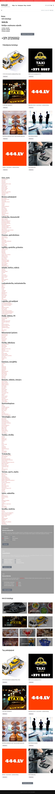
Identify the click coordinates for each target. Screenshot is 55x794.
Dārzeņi (3, 288)
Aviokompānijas (4, 476)
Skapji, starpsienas (5, 399)
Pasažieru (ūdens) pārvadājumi (7, 313)
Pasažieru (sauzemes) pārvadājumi (7, 311)
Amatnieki (3, 269)
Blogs (25, 5)
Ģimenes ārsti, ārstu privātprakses (7, 512)
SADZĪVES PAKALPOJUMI (25, 643)
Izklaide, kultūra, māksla (10, 267)
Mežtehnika (4, 293)
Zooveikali (3, 470)
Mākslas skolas (4, 259)
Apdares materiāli (5, 382)
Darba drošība (4, 439)
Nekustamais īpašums (9, 333)
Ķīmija (3, 365)
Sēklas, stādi (4, 296)
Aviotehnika (4, 182)
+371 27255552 (10, 38)
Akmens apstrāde (5, 218)
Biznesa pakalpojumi (9, 197)
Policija (3, 445)
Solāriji (3, 411)
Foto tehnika (4, 424)
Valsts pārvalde (4, 507)
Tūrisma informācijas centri (6, 488)
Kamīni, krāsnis (4, 391)
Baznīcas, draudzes (5, 497)
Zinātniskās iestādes (5, 265)
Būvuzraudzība (4, 224)
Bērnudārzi (3, 251)
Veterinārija (3, 297)
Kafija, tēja (3, 349)
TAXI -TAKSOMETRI (8, 625)
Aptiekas (3, 510)
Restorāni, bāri (4, 357)
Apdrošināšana (4, 236)
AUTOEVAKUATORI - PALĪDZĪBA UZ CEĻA (38, 625)
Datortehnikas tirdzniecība (6, 422)
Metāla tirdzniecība (5, 371)
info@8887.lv (22, 578)
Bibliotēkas (3, 252)
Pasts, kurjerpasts (5, 314)
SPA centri (3, 412)
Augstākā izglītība (5, 248)
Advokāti (3, 436)
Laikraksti (3, 319)
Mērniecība (3, 337)
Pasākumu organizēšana (6, 482)
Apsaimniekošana (5, 334)
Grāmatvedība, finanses (6, 201)
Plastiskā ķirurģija (5, 518)
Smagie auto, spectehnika (6, 191)
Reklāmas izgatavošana (6, 325)
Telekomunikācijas (5, 430)
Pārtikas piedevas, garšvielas (7, 355)
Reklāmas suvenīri (5, 326)
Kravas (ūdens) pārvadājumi (6, 305)
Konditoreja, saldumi (5, 351)
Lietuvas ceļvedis (6, 31)
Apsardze (3, 437)
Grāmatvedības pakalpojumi (6, 241)
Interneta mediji (4, 318)
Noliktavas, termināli (5, 307)
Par (16, 5)
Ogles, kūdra (4, 375)
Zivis (2, 360)
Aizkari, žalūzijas (4, 381)
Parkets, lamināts (5, 396)
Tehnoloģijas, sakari (9, 417)
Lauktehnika (4, 290)
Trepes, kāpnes (4, 400)
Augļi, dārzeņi (4, 345)
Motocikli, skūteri (4, 186)
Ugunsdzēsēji (4, 506)
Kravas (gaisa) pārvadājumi (6, 302)
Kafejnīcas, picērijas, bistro (6, 348)
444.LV (4, 5)
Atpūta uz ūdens (4, 474)
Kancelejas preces (5, 256)
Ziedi (2, 298)
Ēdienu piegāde (4, 346)
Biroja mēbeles (4, 198)
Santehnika (3, 398)
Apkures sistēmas (5, 219)
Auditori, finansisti (5, 237)
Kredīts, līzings (4, 242)
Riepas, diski (4, 190)
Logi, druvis (4, 393)
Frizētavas (3, 406)
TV (2, 328)
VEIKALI (39, 643)
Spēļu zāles (4, 280)
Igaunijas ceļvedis (6, 29)
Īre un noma (4, 336)
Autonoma (3, 475)
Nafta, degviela (4, 373)
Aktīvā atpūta (4, 473)
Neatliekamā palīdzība (5, 500)
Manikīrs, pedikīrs (4, 408)
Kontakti (29, 5)
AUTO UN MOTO (7, 611)
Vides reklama (4, 329)
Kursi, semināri (4, 208)
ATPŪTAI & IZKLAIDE (7, 643)
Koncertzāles (4, 274)
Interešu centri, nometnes (6, 254)
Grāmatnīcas (4, 253)
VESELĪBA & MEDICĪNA (25, 634)
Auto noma (3, 180)
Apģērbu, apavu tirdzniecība (6, 455)
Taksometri (4, 194)
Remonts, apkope (5, 188)
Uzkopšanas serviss (5, 215)
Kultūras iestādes (5, 275)
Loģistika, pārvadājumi (10, 301)
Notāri (3, 443)
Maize (3, 352)
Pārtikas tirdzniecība (5, 465)
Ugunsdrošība (4, 452)
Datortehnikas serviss (5, 421)
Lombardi (3, 243)
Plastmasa (3, 376)
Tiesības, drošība (8, 435)
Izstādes (3, 205)
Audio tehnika (4, 418)
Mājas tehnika (4, 427)
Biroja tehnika (4, 419)
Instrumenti (3, 388)
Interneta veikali (4, 426)
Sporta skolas (4, 262)
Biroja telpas (4, 200)
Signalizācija (4, 447)
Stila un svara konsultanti (6, 415)
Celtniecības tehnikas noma (6, 227)
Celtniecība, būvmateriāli (10, 217)
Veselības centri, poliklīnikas (6, 521)
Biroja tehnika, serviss (5, 199)
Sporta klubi (4, 484)
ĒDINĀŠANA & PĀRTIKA (34, 611)
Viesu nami (3, 491)
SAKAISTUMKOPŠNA (7, 634)
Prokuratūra (4, 446)
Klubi (2, 273)
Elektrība (3, 498)
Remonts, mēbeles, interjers (11, 380)
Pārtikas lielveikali (5, 354)
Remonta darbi (4, 397)
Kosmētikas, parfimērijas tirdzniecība (8, 462)
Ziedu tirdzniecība (5, 469)
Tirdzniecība (4, 339)
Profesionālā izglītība (5, 261)
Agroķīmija (3, 284)
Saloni (3, 404)
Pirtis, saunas (4, 410)
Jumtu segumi (4, 390)
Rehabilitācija (4, 519)
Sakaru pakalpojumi (5, 213)
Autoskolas (4, 181)
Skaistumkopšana (8, 403)
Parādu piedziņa (4, 245)
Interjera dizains (4, 389)
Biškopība (3, 287)
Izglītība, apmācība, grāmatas (12, 247)
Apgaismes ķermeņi (5, 383)
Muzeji (3, 278)
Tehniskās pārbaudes (5, 448)
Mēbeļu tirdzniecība (5, 463)
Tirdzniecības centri (5, 466)
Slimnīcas (3, 520)
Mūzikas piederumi (5, 279)
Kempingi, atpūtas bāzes (6, 479)
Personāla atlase (5, 210)
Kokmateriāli (4, 367)
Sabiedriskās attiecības (6, 327)
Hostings (3, 204)
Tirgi (2, 467)
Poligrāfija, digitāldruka (6, 321)
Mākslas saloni (4, 277)
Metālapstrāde (4, 372)
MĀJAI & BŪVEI (41, 634)
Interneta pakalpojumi (5, 425)
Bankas (3, 238)
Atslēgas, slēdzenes (5, 384)
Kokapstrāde (4, 366)
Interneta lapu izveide (5, 317)
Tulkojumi (3, 214)
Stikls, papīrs (4, 378)
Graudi (3, 289)
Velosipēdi (3, 195)
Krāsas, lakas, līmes (5, 392)
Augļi (2, 285)
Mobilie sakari (4, 428)
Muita (3, 306)
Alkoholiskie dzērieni (5, 344)
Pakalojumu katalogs (10, 45)
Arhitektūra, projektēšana (6, 220)
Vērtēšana (3, 341)
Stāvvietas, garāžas (5, 192)
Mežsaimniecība (4, 292)
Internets (3, 202)
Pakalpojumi (20, 5)
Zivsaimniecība (4, 299)
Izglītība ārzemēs (4, 255)
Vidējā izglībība (4, 264)
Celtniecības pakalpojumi (6, 225)
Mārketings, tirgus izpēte (6, 320)
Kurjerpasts (3, 207)
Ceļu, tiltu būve (4, 228)
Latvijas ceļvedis (5, 28)
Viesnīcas (3, 490)
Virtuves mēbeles (5, 401)
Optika (3, 517)
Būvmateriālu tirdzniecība (6, 223)
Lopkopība (3, 291)
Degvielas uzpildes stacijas (6, 183)
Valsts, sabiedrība (8, 493)
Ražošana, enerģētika (9, 362)
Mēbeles (3, 394)
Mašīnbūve (3, 370)
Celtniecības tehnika (5, 226)
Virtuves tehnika (4, 433)
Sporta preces (4, 487)
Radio (3, 323)
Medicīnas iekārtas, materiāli (6, 513)
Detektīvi (3, 440)
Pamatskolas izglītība (5, 260)
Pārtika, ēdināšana (8, 343)
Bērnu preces (4, 457)
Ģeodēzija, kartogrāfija (5, 231)
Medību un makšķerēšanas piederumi (8, 480)
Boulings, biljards (5, 271)
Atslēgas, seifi (4, 438)
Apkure (3, 494)
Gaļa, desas (4, 347)
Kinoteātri (3, 272)
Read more (5, 76)
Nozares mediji (4, 187)
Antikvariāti (3, 270)
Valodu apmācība (5, 263)
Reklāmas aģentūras (5, 324)
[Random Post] (50, 10)
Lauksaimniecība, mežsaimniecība (14, 283)
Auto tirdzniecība (4, 179)
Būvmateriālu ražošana (6, 222)
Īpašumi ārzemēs (4, 335)
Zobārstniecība (4, 524)
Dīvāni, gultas (4, 385)
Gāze (2, 364)
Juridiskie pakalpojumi (5, 206)
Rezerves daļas (4, 189)
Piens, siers (3, 356)
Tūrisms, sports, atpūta (10, 472)
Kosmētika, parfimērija (5, 407)
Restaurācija (4, 233)
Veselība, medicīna (8, 509)
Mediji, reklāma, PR (8, 316)
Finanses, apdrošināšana (10, 235)
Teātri (3, 281)
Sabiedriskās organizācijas (6, 503)
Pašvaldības (4, 501)
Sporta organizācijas (5, 485)
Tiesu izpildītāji (4, 451)
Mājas (13, 5)
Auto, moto (6, 178)
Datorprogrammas (5, 420)
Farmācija (3, 511)
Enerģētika (3, 363)
